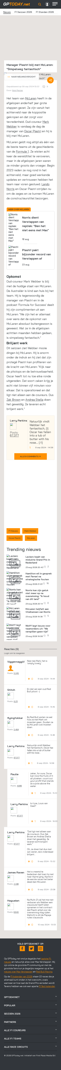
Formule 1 (22, 151)
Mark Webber (30, 531)
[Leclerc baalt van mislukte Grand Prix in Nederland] (15, 562)
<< (21, 76)
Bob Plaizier (17, 90)
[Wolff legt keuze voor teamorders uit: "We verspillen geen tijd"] (15, 632)
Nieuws (7, 12)
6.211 (16, 701)
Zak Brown (13, 399)
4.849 (19, 785)
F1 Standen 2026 (45, 12)
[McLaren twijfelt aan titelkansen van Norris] (15, 612)
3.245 (16, 673)
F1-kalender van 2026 (21, 976)
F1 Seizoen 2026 (23, 12)
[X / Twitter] (31, 948)
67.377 (14, 435)
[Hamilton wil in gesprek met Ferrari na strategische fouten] (15, 578)
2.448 (16, 884)
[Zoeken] (39, 4)
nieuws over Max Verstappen (18, 971)
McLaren (30, 98)
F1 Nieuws (13, 531)
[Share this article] (50, 80)
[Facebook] (22, 948)
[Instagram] (40, 948)
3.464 (16, 729)
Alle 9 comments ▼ (30, 456)
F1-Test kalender (47, 986)
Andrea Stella (34, 399)
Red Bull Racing (44, 971)
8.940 (16, 912)
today (16, 4)
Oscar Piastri (32, 131)
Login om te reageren (14, 653)
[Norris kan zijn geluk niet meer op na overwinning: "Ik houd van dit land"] (15, 597)
